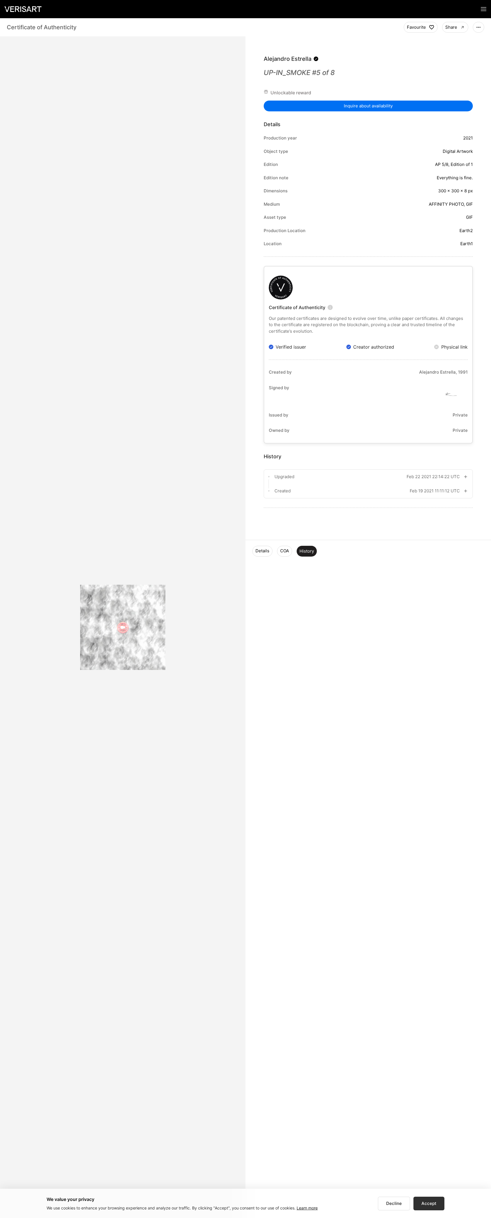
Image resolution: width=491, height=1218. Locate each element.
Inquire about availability (368, 106)
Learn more (307, 1207)
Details (262, 550)
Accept (428, 1203)
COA (284, 550)
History (306, 551)
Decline (394, 1203)
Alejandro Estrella (287, 58)
